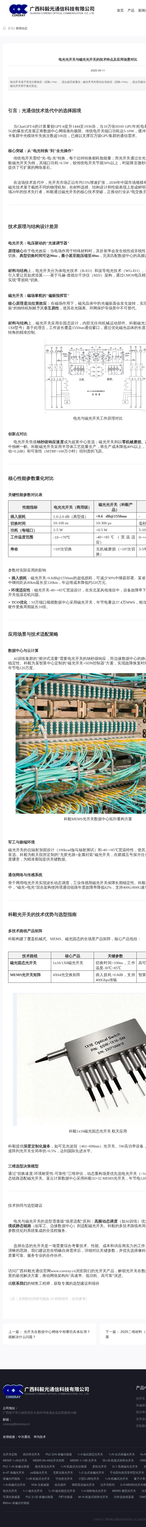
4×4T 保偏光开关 (13, 1472)
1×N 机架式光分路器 (74, 1466)
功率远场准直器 (124, 1497)
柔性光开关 (99, 1466)
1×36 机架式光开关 (38, 1478)
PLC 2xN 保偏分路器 (59, 1454)
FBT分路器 (66, 1497)
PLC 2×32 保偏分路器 (39, 1497)
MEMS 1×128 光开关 (83, 1460)
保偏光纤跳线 (11, 1478)
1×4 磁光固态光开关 (90, 1454)
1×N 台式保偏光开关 (122, 1454)
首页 (120, 10)
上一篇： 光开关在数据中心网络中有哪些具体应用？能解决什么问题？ (49, 1334)
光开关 (124, 158)
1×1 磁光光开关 (33, 1491)
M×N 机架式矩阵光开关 (93, 1497)
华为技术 (40, 1436)
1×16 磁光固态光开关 (61, 1491)
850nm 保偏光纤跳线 (16, 1503)
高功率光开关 (31, 1454)
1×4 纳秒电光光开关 (93, 1491)
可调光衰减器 (11, 1497)
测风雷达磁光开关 (83, 1485)
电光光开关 (10, 1491)
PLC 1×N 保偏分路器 (16, 1466)
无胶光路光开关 (63, 1472)
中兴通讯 (24, 1436)
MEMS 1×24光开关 (15, 1460)
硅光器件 (60, 1485)
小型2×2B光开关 (88, 1478)
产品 (131, 10)
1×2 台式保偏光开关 (91, 1472)
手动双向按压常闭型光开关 (127, 1472)
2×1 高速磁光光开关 (125, 1466)
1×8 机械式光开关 (14, 1485)
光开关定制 (10, 1454)
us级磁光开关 (38, 1472)
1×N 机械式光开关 (116, 1478)
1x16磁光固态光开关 (94, 1131)
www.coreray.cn (63, 1271)
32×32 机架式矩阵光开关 (118, 1460)
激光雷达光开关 (45, 1466)
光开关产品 (104, 1271)
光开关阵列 (107, 1485)
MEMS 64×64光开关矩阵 (48, 1460)
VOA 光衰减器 (40, 1485)
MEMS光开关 (82, 819)
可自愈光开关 (64, 1478)
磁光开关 (20, 163)
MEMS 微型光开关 (124, 1491)
